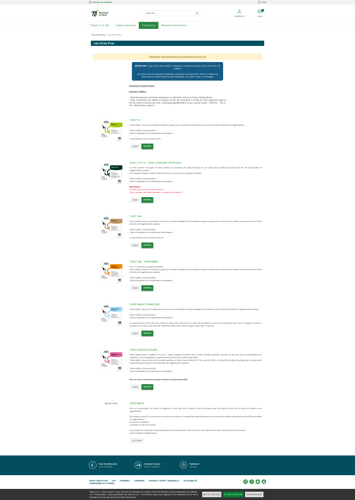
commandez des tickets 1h (171, 192)
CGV (114, 480)
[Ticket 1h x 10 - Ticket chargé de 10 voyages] (111, 185)
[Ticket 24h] (111, 238)
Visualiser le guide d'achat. (142, 85)
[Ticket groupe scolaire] (111, 372)
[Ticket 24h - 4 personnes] (111, 284)
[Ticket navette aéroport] (111, 326)
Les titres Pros (114, 34)
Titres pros (148, 25)
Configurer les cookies (101, 483)
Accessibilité (190, 480)
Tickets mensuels (125, 25)
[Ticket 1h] (111, 142)
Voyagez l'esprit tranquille (164, 480)
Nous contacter (98, 480)
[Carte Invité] (111, 403)
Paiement (125, 480)
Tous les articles (98, 34)
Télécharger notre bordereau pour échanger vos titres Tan (177, 56)
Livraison (139, 480)
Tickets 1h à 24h (99, 25)
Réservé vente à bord (174, 25)
